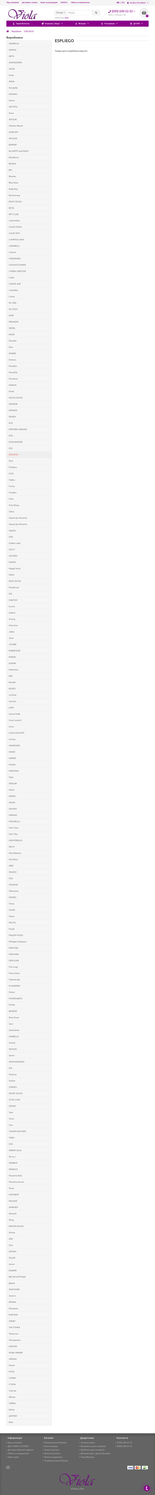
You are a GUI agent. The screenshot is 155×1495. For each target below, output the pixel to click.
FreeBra (12, 492)
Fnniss (12, 486)
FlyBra (12, 480)
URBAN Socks (15, 1150)
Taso (11, 1112)
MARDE (12, 758)
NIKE (11, 866)
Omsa (11, 903)
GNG (11, 537)
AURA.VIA (13, 132)
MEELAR (13, 783)
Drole (11, 391)
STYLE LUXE (14, 1100)
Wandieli (13, 1201)
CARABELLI (14, 246)
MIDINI (12, 796)
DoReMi (12, 385)
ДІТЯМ (136, 23)
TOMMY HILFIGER (17, 1131)
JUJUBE (12, 644)
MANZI (12, 752)
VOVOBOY (14, 1194)
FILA (11, 461)
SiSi (10, 1068)
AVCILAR (13, 138)
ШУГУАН (13, 1416)
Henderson (14, 587)
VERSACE (13, 1169)
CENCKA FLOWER (17, 265)
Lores (11, 726)
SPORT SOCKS (15, 1093)
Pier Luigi (13, 967)
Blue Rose (13, 182)
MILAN (12, 802)
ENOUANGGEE (16, 442)
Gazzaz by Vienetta (18, 524)
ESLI (11, 448)
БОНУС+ (64, 2)
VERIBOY (13, 1163)
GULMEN (13, 556)
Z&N (11, 1239)
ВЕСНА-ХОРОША (17, 1277)
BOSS (11, 208)
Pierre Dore (14, 973)
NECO (12, 847)
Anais (11, 75)
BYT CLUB (13, 214)
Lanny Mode (14, 714)
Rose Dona (14, 1017)
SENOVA (13, 1049)
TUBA (11, 1137)
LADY (11, 707)
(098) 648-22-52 (124, 1446)
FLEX (11, 473)
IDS (10, 594)
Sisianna (12, 1074)
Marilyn (12, 764)
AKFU (11, 56)
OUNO (12, 910)
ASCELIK (13, 119)
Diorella (12, 341)
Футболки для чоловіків (92, 1450)
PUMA (12, 1005)
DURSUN (13, 410)
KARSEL (12, 657)
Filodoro (13, 467)
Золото (12, 1296)
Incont (12, 606)
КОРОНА (13, 1315)
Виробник (16, 31)
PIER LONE (14, 960)
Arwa (11, 113)
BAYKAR (13, 145)
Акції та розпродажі (49, 2)
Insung (12, 619)
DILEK (12, 334)
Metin (12, 790)
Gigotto (12, 530)
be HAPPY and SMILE (19, 151)
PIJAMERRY (14, 986)
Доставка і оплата (29, 2)
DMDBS (12, 353)
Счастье (12, 1390)
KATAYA (12, 663)
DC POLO (13, 309)
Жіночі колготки (52, 1453)
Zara (11, 1245)
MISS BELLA (14, 821)
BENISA (12, 163)
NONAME (13, 884)
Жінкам (82, 23)
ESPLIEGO (29, 31)
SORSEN (13, 1087)
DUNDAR (13, 404)
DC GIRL (12, 303)
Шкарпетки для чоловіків (93, 1446)
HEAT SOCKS (15, 581)
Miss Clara (13, 828)
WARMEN (13, 1207)
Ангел (12, 1264)
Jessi (11, 638)
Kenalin (12, 682)
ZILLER (12, 1258)
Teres (11, 1118)
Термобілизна (22, 23)
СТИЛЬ (12, 1384)
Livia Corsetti (15, 720)
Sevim (12, 1055)
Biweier (12, 176)
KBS (11, 676)
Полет (12, 1365)
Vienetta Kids (15, 1175)
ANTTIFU (13, 107)
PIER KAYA (14, 954)
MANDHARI (14, 745)
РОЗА (11, 1371)
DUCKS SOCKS (16, 397)
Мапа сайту (13, 1457)
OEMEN (12, 897)
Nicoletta (13, 859)
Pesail (12, 929)
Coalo (11, 277)
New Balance (15, 853)
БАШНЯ (12, 1270)
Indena (12, 613)
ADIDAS (12, 50)
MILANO (13, 809)
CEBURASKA (15, 258)
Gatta (11, 511)
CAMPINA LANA (16, 239)
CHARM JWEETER (17, 271)
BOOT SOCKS (15, 201)
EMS (11, 435)
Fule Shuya (14, 505)
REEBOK (13, 1011)
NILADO (12, 872)
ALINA (12, 69)
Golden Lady (14, 543)
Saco (11, 1024)
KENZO (12, 688)
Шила (11, 1409)
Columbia (13, 290)
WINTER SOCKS (16, 1226)
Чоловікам (109, 23)
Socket (12, 1081)
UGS (11, 1144)
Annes (12, 100)
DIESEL (12, 328)
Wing (11, 1220)
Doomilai (13, 372)
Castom (12, 252)
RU (123, 2)
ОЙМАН (13, 1359)
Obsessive (13, 891)
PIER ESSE (13, 948)
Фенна (12, 1397)
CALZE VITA (14, 233)
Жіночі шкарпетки (53, 1457)
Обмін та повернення (80, 2)
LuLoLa (12, 739)
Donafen (13, 366)
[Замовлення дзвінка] (147, 1488)
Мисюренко (15, 1340)
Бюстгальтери (51, 1446)
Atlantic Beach (16, 126)
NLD (11, 878)
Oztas (11, 916)
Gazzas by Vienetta (18, 518)
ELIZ (11, 423)
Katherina (13, 669)
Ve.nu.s (12, 1156)
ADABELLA (14, 43)
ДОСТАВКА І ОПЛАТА (18, 1446)
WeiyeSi (12, 1213)
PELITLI (12, 922)
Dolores (12, 360)
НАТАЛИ (13, 1346)
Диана (12, 1283)
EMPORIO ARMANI (18, 429)
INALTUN (13, 600)
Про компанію (13, 2)
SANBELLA (14, 1036)
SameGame (14, 1030)
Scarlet (12, 1043)
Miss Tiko (13, 834)
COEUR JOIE (15, 284)
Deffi (11, 315)
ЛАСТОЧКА (14, 1327)
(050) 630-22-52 (124, 1442)
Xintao (12, 1232)
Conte (12, 296)
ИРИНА (12, 1302)
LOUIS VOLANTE (16, 733)
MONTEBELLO (15, 840)
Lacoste (12, 701)
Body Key (13, 189)
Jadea (11, 631)
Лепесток (13, 1334)
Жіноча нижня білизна (55, 1442)
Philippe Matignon (17, 941)
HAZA (11, 575)
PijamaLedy (14, 979)
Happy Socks (15, 568)
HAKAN (12, 562)
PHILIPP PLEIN (16, 935)
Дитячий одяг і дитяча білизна (95, 1453)
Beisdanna (14, 157)
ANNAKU (13, 94)
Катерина (13, 1308)
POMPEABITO (15, 998)
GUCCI (12, 549)
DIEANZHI (13, 322)
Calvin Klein (14, 220)
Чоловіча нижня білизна (56, 1460)
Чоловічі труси (88, 1442)
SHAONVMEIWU (16, 1062)
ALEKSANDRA (15, 62)
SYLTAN (12, 1106)
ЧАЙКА (12, 1403)
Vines (11, 1188)
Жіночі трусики (51, 1450)
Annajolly (13, 88)
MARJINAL (14, 771)
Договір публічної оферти (20, 1450)
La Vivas (12, 695)
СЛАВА (12, 1378)
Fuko (11, 499)
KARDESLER (14, 650)
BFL (10, 170)
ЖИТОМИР (14, 1289)
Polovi (12, 992)
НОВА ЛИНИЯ (16, 1352)
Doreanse (13, 379)
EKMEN (12, 416)
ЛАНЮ (12, 1321)
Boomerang (14, 195)
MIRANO (13, 815)
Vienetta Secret (16, 1182)
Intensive (13, 625)
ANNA (12, 81)
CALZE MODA (15, 227)
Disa (11, 347)
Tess (11, 1125)
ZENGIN (12, 1251)
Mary (11, 777)
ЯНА (11, 1422)
